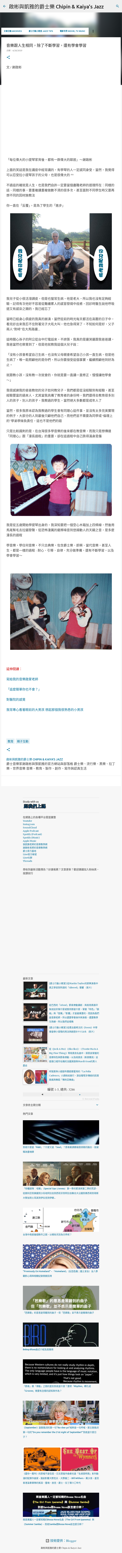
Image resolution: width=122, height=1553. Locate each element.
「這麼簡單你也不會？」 (23, 689)
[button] (8, 57)
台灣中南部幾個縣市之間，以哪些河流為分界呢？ (47, 1234)
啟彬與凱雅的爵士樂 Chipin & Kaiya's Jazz (56, 6)
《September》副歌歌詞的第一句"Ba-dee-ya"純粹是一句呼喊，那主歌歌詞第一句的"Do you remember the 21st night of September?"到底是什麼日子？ (61, 1432)
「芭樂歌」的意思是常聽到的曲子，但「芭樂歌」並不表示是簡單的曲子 (58, 1312)
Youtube (27, 820)
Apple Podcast (31, 830)
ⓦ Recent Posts (90, 1099)
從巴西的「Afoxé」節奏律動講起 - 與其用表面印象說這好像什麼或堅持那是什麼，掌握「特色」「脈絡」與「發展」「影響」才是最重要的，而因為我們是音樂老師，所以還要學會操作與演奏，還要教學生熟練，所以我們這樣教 (74, 1013)
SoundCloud (30, 827)
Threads (27, 861)
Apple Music (29, 841)
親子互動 (22, 741)
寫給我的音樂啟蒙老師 (22, 679)
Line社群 (27, 857)
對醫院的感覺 (15, 699)
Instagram (29, 824)
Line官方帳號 (30, 854)
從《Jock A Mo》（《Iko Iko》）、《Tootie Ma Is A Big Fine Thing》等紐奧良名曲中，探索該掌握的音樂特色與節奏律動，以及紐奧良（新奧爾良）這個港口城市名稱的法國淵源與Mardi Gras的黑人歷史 (61, 1057)
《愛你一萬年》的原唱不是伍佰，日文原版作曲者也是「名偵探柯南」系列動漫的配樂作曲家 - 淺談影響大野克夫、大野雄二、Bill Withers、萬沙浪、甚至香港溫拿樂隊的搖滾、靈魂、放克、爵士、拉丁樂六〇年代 (61, 1478)
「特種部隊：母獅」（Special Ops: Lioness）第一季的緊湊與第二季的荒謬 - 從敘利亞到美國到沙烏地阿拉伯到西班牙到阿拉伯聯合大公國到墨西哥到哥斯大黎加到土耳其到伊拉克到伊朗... (60, 1193)
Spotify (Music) (31, 837)
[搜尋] (117, 6)
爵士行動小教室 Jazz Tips (41, 31)
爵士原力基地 (29, 851)
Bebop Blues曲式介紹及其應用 (38, 1349)
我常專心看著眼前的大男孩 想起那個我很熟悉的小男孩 (44, 710)
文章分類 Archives (13, 31)
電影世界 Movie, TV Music (72, 31)
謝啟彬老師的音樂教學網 (35, 847)
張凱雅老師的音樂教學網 (35, 844)
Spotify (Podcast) (32, 834)
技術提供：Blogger (62, 1541)
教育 (10, 741)
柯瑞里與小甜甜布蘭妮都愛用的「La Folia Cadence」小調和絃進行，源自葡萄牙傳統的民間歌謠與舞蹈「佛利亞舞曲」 (74, 1075)
